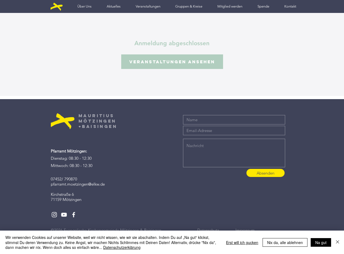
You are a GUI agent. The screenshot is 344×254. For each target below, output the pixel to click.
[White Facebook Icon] (73, 214)
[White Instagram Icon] (54, 214)
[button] (84, 6)
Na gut (321, 242)
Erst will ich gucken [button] (242, 242)
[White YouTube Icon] (63, 214)
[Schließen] (337, 242)
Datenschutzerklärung (122, 247)
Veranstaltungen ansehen (172, 61)
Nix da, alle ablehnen (285, 242)
